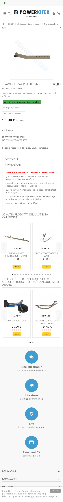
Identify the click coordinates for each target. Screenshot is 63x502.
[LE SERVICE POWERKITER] (31, 140)
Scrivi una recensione (37, 147)
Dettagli (11, 159)
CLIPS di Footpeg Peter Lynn (46, 254)
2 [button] (15, 274)
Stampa (9, 130)
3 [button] (17, 274)
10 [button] (37, 274)
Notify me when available (13, 113)
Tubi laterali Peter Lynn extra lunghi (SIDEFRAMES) (46, 323)
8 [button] (31, 274)
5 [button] (23, 274)
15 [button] (50, 274)
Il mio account (9, 478)
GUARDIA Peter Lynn (16, 320)
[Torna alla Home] (3, 24)
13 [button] (45, 274)
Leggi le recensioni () (13, 147)
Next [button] (59, 247)
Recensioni (13, 165)
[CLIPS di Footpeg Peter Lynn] (46, 237)
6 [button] (26, 274)
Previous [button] (4, 247)
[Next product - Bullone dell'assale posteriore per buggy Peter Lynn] (60, 27)
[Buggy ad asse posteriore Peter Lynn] (16, 237)
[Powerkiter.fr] (31, 14)
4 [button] (20, 274)
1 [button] (12, 274)
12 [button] (42, 274)
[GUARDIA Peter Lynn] (16, 305)
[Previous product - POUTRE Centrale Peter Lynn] (58, 27)
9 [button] (34, 274)
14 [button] (48, 274)
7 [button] (28, 274)
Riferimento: (7, 88)
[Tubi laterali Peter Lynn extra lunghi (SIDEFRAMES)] (46, 305)
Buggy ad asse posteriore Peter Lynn (16, 254)
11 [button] (39, 274)
